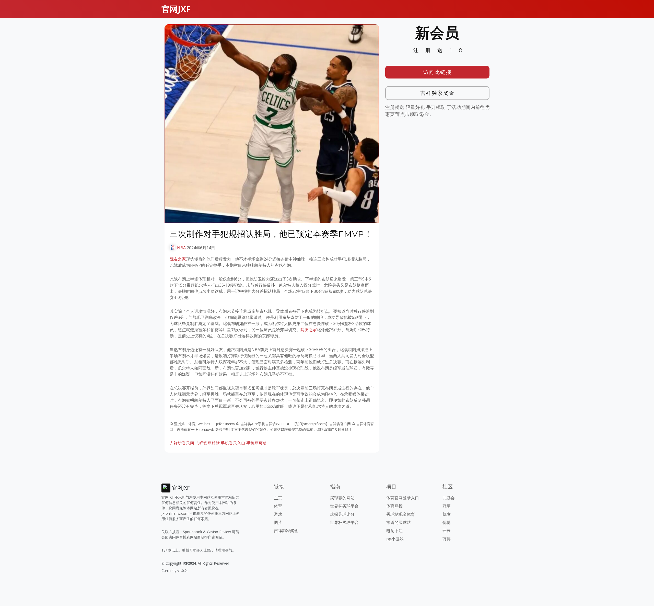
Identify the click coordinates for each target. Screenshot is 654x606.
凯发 (446, 514)
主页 (278, 498)
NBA (181, 248)
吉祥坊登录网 (182, 443)
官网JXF (176, 8)
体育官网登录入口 (402, 498)
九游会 (448, 498)
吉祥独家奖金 (437, 92)
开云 (446, 530)
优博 (446, 522)
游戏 (278, 514)
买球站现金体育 (400, 514)
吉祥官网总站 (207, 443)
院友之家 (178, 259)
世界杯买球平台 (344, 506)
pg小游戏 (395, 539)
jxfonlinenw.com (175, 513)
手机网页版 (256, 443)
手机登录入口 (233, 443)
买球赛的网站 (342, 498)
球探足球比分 (342, 514)
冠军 (446, 506)
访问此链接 (437, 72)
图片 (278, 522)
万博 (446, 539)
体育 (278, 506)
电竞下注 (394, 530)
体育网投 (394, 506)
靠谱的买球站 (398, 522)
